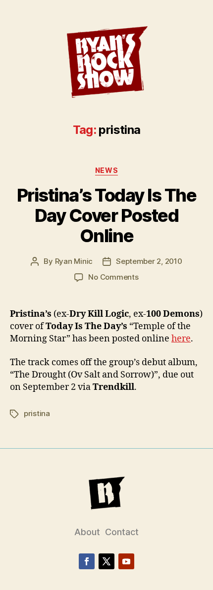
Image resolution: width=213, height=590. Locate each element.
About (87, 532)
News (106, 170)
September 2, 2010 (149, 261)
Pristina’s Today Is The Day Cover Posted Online (107, 215)
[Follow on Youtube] (126, 561)
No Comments (113, 277)
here (181, 338)
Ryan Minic (74, 261)
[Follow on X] (106, 561)
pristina (37, 413)
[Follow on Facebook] (87, 561)
